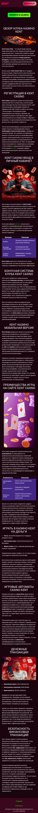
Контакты (19, 806)
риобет (14, 148)
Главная (19, 801)
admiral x (18, 224)
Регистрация (30, 3)
